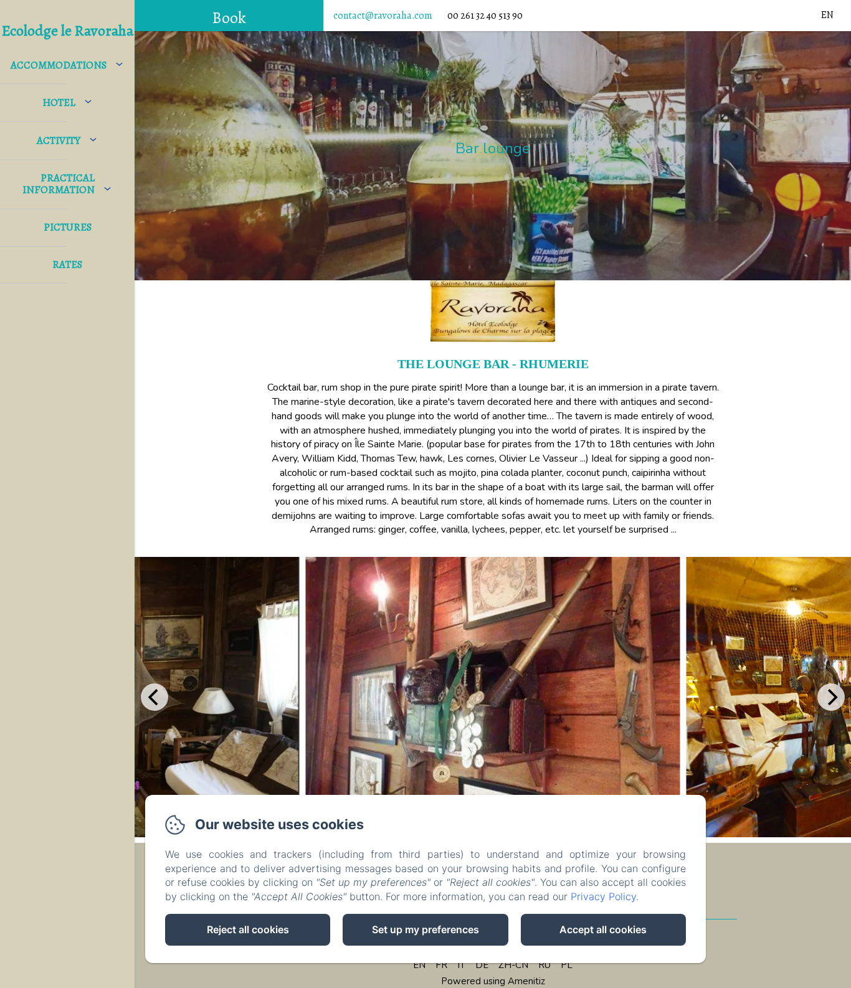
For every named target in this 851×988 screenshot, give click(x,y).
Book (229, 18)
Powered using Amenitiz (493, 981)
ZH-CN (513, 965)
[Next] (831, 697)
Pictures (68, 227)
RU (544, 965)
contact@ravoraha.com (382, 15)
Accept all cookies (603, 929)
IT (461, 965)
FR (441, 965)
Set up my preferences (425, 929)
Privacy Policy (603, 896)
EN (419, 965)
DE (481, 965)
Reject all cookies (248, 929)
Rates (67, 264)
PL (567, 965)
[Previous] (154, 697)
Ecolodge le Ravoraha (67, 30)
